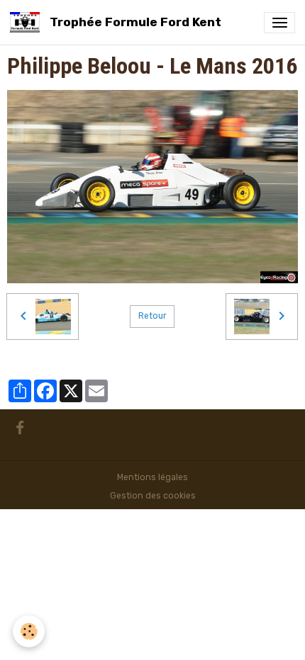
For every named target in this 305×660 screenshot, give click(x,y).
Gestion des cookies (153, 496)
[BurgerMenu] (279, 22)
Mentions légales (152, 477)
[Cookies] (29, 631)
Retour (152, 316)
